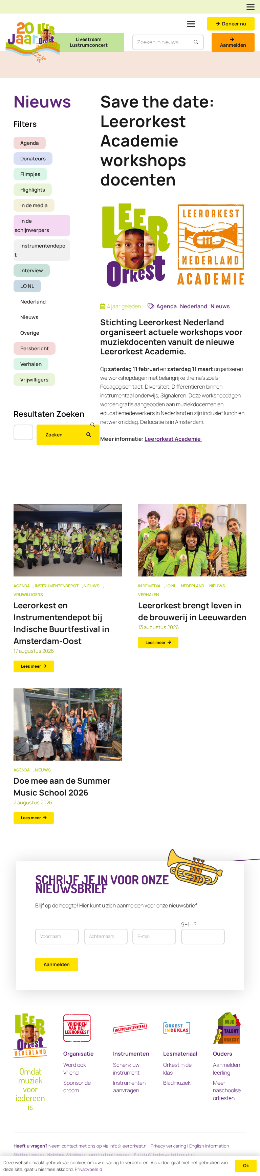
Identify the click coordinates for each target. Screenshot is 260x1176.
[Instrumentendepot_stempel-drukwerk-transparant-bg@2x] (130, 1028)
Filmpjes (30, 174)
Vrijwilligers (34, 379)
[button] (250, 7)
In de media (34, 205)
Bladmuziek (177, 1082)
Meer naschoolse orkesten (227, 1090)
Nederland (33, 301)
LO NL (27, 286)
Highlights (32, 189)
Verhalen (31, 364)
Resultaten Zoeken (49, 413)
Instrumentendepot (40, 250)
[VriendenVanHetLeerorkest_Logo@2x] (77, 1028)
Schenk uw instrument (126, 1068)
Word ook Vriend (74, 1068)
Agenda (29, 142)
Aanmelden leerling (226, 1068)
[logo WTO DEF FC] (227, 1028)
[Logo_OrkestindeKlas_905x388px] (176, 1028)
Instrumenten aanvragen (129, 1086)
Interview (31, 270)
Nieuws (29, 317)
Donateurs (33, 158)
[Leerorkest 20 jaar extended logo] (32, 42)
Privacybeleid (88, 1169)
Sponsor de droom (77, 1086)
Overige (29, 332)
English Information (209, 1146)
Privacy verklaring (168, 1146)
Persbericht (34, 348)
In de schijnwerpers (32, 225)
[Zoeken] (196, 42)
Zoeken (54, 434)
